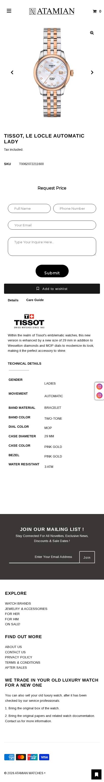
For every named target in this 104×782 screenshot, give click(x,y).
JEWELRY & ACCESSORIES (26, 609)
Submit (52, 273)
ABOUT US (13, 647)
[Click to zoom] (91, 32)
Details (13, 300)
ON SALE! (12, 624)
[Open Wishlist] (96, 774)
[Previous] (12, 72)
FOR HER (12, 614)
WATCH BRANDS (18, 603)
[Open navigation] (9, 11)
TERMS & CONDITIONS (22, 662)
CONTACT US (15, 652)
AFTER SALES (16, 667)
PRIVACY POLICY (18, 657)
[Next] (91, 72)
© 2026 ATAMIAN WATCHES (24, 773)
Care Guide (35, 300)
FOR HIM (12, 619)
